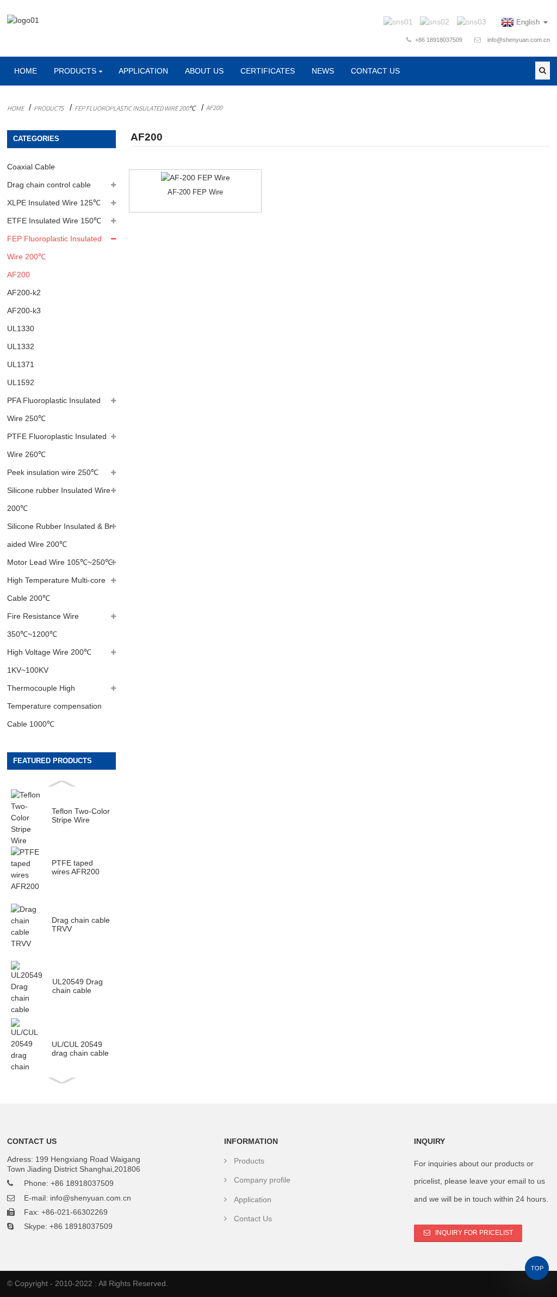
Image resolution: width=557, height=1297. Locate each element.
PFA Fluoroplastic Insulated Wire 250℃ (54, 409)
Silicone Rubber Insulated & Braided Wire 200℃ (59, 535)
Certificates (267, 70)
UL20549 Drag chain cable (77, 986)
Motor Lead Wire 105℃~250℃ (60, 562)
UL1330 (20, 328)
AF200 (214, 107)
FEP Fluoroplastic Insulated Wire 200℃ (135, 108)
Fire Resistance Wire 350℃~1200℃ (43, 625)
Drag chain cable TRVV (81, 924)
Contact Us (375, 70)
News (323, 70)
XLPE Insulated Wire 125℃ (54, 202)
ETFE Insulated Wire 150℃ (54, 220)
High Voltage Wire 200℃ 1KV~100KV (49, 661)
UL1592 (20, 382)
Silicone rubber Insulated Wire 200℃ (58, 499)
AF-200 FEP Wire (195, 192)
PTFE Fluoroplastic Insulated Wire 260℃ (57, 445)
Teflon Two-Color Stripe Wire (81, 815)
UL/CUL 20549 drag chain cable (80, 1048)
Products (75, 70)
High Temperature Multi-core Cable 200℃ (56, 589)
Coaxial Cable (31, 166)
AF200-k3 (24, 310)
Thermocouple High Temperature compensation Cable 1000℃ (54, 706)
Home (25, 70)
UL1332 (20, 346)
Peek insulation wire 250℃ (52, 472)
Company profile (262, 1180)
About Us (204, 70)
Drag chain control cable (49, 184)
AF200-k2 (24, 292)
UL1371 (20, 364)
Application (143, 70)
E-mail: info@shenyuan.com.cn (77, 1198)
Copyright (30, 1283)
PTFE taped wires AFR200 (76, 867)
